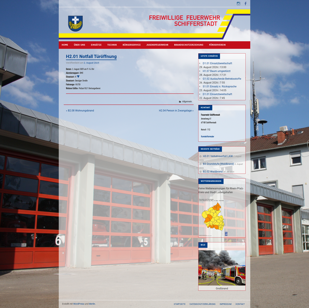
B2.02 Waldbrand (213, 171)
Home (65, 44)
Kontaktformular (207, 136)
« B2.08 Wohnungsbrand (80, 110)
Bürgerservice (132, 44)
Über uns (79, 44)
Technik (112, 44)
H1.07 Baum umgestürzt (216, 71)
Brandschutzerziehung (188, 44)
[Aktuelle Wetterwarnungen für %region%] (213, 235)
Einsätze (96, 44)
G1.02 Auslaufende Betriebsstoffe (222, 78)
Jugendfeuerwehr (157, 44)
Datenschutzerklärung (202, 304)
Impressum (225, 304)
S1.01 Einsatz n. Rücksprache (219, 86)
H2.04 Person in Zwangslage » (176, 110)
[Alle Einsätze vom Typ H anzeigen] (78, 76)
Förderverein (217, 44)
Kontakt (240, 304)
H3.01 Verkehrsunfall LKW (218, 156)
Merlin (92, 304)
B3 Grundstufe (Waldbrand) (218, 163)
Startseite (179, 304)
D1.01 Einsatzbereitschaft (217, 63)
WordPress (78, 304)
